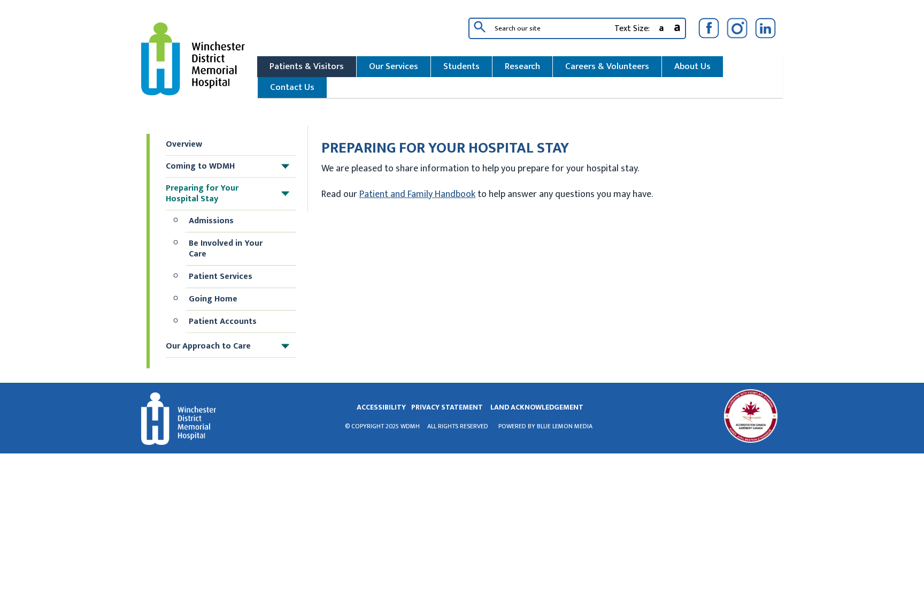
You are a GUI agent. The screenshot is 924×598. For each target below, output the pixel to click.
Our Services (393, 66)
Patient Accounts (223, 321)
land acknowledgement (536, 407)
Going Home (213, 299)
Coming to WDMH (226, 166)
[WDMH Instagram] (737, 28)
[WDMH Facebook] (709, 28)
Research (522, 66)
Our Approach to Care (226, 346)
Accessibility (381, 407)
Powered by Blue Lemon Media (545, 426)
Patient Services (220, 276)
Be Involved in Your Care (226, 248)
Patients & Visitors (307, 66)
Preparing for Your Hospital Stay (226, 193)
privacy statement (447, 407)
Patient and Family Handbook (417, 194)
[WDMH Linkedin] (765, 28)
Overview (184, 144)
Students (461, 66)
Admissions (211, 221)
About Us (692, 66)
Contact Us (292, 87)
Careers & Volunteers (607, 66)
